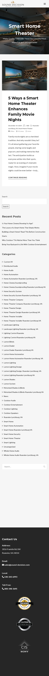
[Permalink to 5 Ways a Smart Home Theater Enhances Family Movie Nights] (24, 75)
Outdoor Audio (10, 400)
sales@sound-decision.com (17, 565)
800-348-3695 (10, 588)
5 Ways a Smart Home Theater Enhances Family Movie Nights (23, 109)
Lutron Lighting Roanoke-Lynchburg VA (19, 375)
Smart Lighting (9, 442)
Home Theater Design (12, 308)
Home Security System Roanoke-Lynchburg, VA (22, 295)
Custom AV (8, 262)
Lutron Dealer (9, 346)
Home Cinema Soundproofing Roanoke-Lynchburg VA (25, 287)
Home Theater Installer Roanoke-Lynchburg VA (22, 321)
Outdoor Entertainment (13, 405)
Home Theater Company (13, 300)
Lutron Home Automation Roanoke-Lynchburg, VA (23, 358)
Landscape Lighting (11, 325)
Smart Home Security (12, 434)
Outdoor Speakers (11, 413)
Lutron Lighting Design (13, 367)
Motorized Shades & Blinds (14, 388)
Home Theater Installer (13, 316)
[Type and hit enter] (44, 466)
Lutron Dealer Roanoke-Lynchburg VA (18, 350)
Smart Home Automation (13, 426)
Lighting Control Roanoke (14, 333)
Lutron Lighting (10, 363)
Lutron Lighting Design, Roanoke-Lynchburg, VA (22, 371)
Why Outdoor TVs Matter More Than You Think (21, 240)
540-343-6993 (10, 577)
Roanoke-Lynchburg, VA (13, 417)
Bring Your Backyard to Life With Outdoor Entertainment (24, 244)
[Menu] (44, 4)
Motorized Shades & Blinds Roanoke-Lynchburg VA (24, 392)
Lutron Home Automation (14, 354)
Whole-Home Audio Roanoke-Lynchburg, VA (21, 455)
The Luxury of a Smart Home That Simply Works (20, 228)
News (6, 396)
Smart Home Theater (25, 128)
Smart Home (8, 421)
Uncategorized (9, 447)
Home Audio (8, 270)
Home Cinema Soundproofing (15, 283)
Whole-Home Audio (11, 451)
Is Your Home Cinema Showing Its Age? (17, 223)
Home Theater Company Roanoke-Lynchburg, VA (23, 304)
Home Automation (11, 274)
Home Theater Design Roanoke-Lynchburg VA (22, 312)
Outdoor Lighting (10, 409)
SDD (27, 126)
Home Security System (13, 291)
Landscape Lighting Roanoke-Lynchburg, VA (21, 329)
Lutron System (9, 384)
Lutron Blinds (9, 342)
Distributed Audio (11, 266)
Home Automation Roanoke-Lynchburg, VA (20, 279)
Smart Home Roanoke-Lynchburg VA (18, 430)
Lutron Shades (9, 379)
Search (4, 196)
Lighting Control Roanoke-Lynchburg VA (19, 337)
